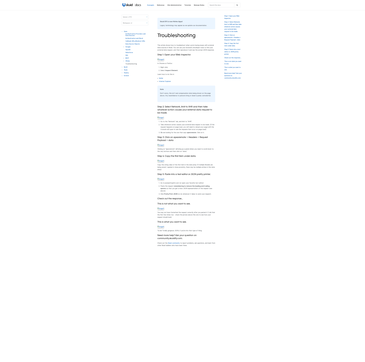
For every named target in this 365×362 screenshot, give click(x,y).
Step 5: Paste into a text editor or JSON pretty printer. (232, 52)
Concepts (150, 5)
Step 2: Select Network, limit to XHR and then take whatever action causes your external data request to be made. (233, 26)
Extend (126, 75)
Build (125, 67)
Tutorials (187, 5)
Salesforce (129, 52)
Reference (160, 5)
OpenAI (128, 49)
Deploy (126, 73)
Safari (161, 78)
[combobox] (224, 5)
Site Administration (174, 5)
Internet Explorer (165, 81)
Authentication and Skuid (134, 38)
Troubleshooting (131, 64)
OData (127, 61)
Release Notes (199, 5)
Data (125, 31)
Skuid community (174, 243)
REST (127, 58)
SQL (126, 55)
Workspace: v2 (127, 23)
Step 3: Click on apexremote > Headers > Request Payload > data (232, 37)
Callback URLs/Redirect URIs (135, 41)
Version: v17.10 (127, 17)
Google (128, 47)
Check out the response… (232, 57)
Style (126, 70)
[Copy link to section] (197, 36)
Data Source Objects (132, 44)
